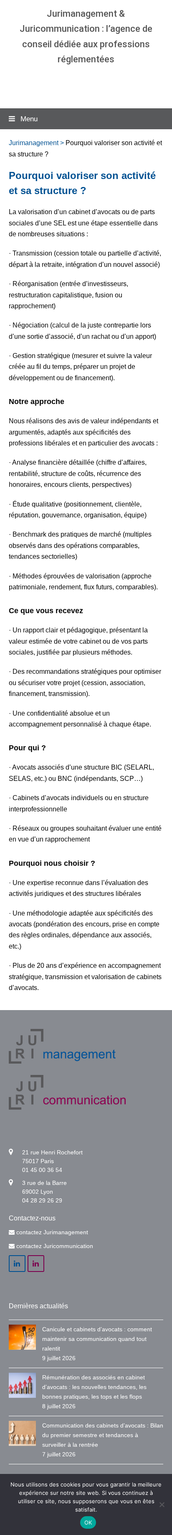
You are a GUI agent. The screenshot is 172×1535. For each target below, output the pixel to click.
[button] (86, 118)
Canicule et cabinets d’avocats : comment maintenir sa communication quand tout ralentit (97, 1339)
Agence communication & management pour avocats (85, 83)
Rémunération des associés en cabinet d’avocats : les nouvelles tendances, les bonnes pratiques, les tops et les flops (94, 1387)
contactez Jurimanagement (52, 1232)
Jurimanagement (33, 142)
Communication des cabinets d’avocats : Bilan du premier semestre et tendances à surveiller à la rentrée (102, 1435)
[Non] (161, 1504)
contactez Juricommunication (54, 1246)
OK (88, 1522)
